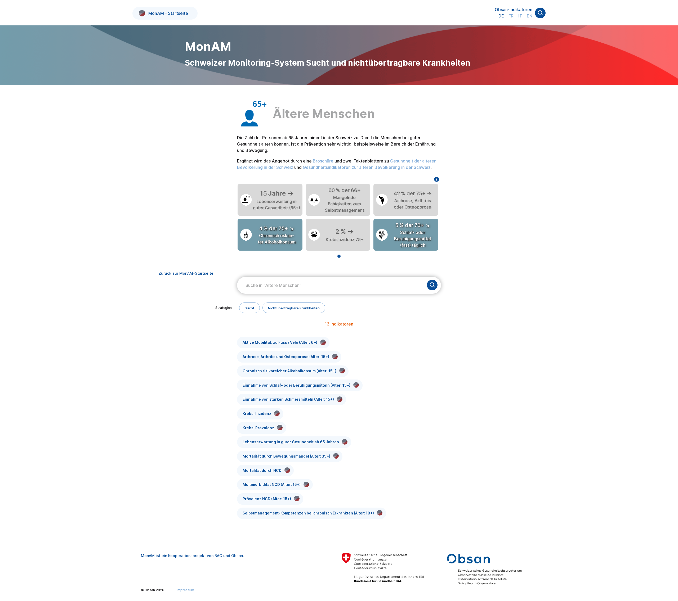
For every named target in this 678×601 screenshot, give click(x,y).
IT (520, 16)
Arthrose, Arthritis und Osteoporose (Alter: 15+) (286, 356)
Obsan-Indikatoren (513, 9)
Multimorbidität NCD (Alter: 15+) (272, 484)
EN (529, 16)
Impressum (185, 590)
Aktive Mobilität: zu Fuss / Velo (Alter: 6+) (280, 342)
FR (511, 16)
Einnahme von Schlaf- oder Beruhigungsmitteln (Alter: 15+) (296, 385)
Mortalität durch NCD (262, 470)
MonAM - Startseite (168, 13)
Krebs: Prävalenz (258, 428)
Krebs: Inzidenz (257, 413)
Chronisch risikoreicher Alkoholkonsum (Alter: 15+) (289, 371)
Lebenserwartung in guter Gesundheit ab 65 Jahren (291, 442)
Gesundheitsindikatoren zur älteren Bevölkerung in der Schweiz (367, 167)
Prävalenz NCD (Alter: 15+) (267, 498)
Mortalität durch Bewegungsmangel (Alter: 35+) (286, 456)
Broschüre (323, 161)
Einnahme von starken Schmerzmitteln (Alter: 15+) (288, 399)
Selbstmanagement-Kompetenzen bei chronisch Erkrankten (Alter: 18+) (308, 513)
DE (501, 16)
